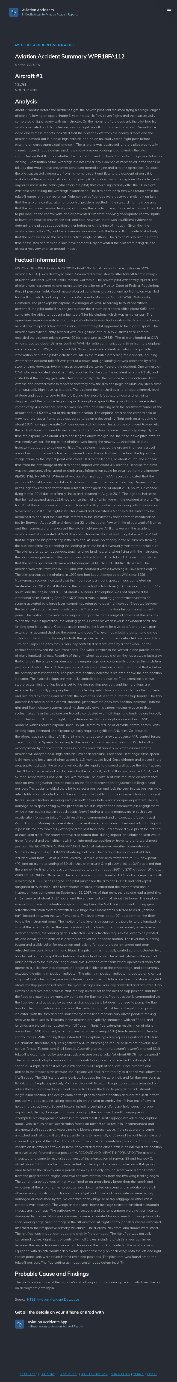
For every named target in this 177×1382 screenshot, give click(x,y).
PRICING (48, 1374)
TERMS (138, 1374)
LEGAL (152, 1374)
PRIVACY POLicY (94, 1374)
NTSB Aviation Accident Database (53, 1299)
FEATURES (28, 1374)
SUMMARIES (120, 1374)
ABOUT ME (68, 1374)
